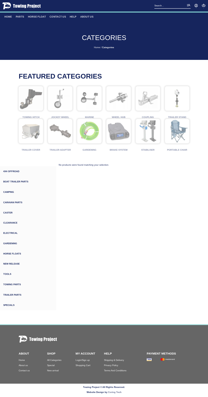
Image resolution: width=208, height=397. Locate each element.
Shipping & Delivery (114, 360)
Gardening (89, 150)
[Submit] (189, 6)
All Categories (54, 360)
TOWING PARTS (12, 284)
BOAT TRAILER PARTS (15, 181)
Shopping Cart (83, 365)
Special (51, 365)
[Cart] (204, 5)
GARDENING (10, 243)
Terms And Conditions (115, 370)
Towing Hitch (30, 117)
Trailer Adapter (60, 150)
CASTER (8, 212)
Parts (20, 16)
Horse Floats (12, 253)
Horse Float (37, 16)
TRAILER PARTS (12, 295)
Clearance (10, 222)
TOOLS (7, 274)
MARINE (89, 117)
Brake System (119, 150)
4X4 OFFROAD (11, 171)
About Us (86, 16)
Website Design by (104, 392)
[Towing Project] (22, 6)
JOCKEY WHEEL (60, 117)
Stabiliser (148, 150)
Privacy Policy (111, 365)
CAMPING (8, 192)
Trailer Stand (177, 117)
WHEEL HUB (118, 117)
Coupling (148, 117)
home (8, 16)
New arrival (53, 370)
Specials (8, 305)
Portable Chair (177, 150)
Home (97, 47)
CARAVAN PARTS (12, 202)
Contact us (58, 16)
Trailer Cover (31, 150)
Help (73, 16)
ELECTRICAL (10, 233)
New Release (11, 263)
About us (23, 365)
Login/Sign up (83, 360)
